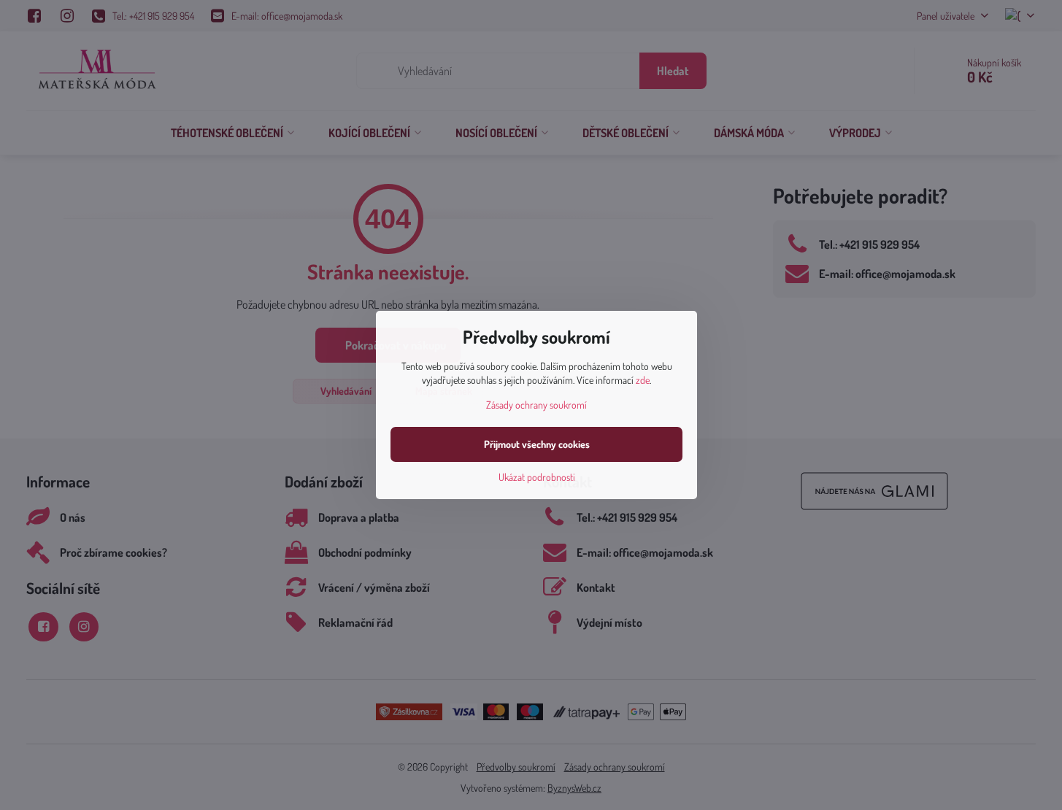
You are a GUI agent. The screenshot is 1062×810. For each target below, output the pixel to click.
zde (643, 380)
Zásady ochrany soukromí (536, 404)
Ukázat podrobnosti (537, 477)
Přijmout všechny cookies (537, 444)
